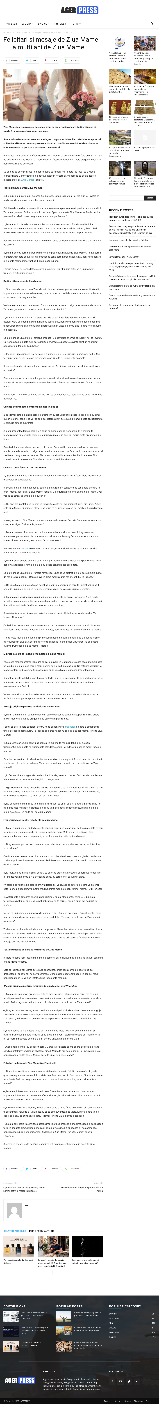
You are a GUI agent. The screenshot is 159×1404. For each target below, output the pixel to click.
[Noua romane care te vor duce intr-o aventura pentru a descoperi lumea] (64, 1346)
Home (6, 32)
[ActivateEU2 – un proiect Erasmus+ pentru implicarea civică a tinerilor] (120, 43)
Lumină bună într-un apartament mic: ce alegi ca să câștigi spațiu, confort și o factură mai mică (131, 266)
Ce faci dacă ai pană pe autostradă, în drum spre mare (130, 248)
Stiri (75, 24)
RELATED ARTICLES (14, 1231)
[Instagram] (120, 1381)
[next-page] (55, 1272)
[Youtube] (137, 1382)
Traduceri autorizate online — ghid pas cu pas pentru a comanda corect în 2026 (131, 218)
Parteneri (11, 24)
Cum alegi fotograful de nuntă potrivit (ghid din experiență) (132, 287)
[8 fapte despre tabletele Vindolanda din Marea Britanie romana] (145, 107)
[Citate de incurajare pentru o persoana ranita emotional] (63, 1316)
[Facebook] (112, 1382)
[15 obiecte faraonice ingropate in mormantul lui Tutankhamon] (145, 76)
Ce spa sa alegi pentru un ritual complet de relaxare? (129, 307)
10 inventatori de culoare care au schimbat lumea (117, 181)
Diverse (42, 24)
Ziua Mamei (27, 179)
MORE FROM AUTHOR (41, 1231)
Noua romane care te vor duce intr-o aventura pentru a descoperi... (88, 1345)
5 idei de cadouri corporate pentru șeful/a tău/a (81, 1189)
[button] (152, 24)
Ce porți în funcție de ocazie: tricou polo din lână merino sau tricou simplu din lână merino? (52, 1263)
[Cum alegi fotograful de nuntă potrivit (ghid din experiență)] (87, 1246)
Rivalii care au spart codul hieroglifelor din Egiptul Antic (119, 89)
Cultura (26, 24)
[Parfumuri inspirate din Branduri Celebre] (18, 1246)
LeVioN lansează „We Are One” (124, 257)
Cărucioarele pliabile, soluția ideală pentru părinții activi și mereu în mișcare (24, 1189)
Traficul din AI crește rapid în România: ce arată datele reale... (34, 1330)
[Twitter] (129, 1382)
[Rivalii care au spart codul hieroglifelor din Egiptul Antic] (120, 76)
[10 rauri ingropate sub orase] (145, 137)
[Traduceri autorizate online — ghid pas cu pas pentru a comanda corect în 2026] (11, 1316)
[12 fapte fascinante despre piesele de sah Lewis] (120, 107)
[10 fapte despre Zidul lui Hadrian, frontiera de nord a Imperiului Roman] (120, 137)
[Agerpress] (79, 10)
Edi (26, 1205)
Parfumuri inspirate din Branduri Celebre (128, 240)
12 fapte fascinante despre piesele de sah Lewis (118, 120)
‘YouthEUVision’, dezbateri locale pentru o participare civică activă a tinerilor (144, 58)
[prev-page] (50, 1272)
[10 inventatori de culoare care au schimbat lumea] (120, 168)
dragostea (70, 726)
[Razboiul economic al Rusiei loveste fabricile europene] (64, 1330)
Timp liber (60, 24)
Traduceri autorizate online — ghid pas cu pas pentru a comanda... (35, 1315)
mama (26, 548)
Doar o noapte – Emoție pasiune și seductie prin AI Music (132, 297)
